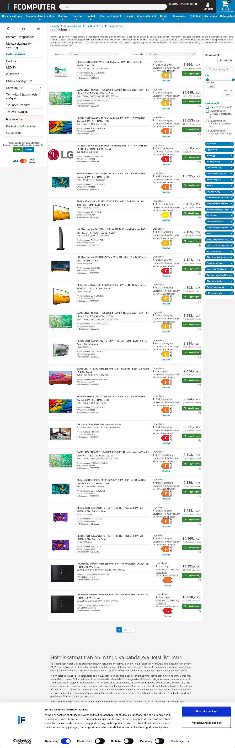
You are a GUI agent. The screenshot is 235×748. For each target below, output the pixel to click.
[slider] (207, 79)
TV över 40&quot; (17, 111)
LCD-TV (11, 60)
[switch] (100, 741)
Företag (28, 149)
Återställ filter (226, 60)
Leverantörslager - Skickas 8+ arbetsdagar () (221, 134)
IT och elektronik (72, 26)
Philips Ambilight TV (19, 81)
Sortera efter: (60, 54)
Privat (17, 149)
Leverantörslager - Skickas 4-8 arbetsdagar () (221, 124)
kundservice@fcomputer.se (182, 4)
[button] (12, 18)
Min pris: (211, 82)
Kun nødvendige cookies (206, 722)
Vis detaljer (178, 741)
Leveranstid (212, 103)
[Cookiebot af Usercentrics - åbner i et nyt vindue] (22, 741)
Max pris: (228, 90)
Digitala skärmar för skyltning (19, 45)
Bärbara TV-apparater (20, 37)
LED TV (11, 67)
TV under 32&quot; (18, 105)
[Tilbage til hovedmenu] (39, 29)
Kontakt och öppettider (20, 126)
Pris (207, 75)
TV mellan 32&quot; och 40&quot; (21, 96)
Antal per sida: (137, 54)
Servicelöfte (14, 133)
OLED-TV (12, 74)
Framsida (54, 26)
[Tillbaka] (8, 29)
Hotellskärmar (15, 54)
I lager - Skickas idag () (221, 107)
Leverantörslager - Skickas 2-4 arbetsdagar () (221, 114)
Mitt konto (208, 9)
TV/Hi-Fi (91, 26)
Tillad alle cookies (206, 711)
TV (23, 28)
